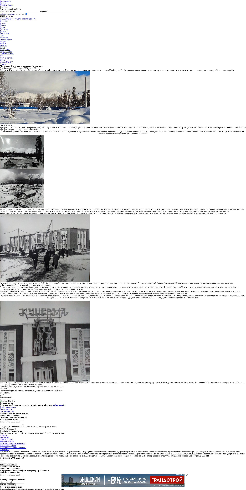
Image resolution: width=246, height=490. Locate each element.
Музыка (3, 45)
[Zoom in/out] (3, 460)
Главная (3, 435)
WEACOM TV (6, 62)
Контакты (4, 437)
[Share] (1, 460)
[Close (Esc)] (0, 460)
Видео (3, 41)
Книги (3, 43)
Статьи (3, 23)
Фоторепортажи (7, 411)
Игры (2, 47)
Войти (3, 3)
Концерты (4, 33)
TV (1, 56)
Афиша (3, 25)
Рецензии (4, 37)
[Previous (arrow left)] (0, 462)
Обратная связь (6, 439)
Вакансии (4, 450)
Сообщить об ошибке (8, 464)
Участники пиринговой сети (12, 443)
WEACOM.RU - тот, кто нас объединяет (17, 19)
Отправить (11, 485)
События (4, 29)
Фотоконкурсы (6, 58)
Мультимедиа (6, 39)
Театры (3, 31)
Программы (5, 50)
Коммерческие (6, 409)
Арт (1, 35)
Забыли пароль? (7, 14)
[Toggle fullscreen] (2, 460)
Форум (3, 64)
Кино (2, 27)
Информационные (8, 407)
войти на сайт (59, 405)
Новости (4, 21)
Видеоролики (6, 52)
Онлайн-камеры (7, 54)
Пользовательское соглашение (13, 447)
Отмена (3, 429)
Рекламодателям (7, 441)
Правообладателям (8, 445)
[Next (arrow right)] (1, 462)
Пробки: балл (6, 5)
